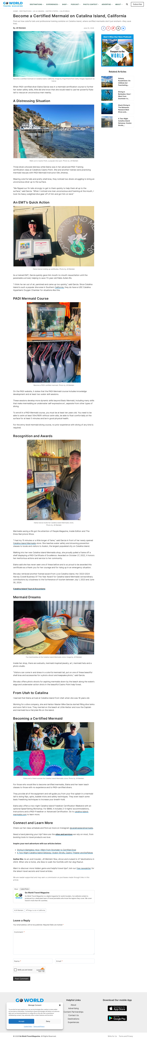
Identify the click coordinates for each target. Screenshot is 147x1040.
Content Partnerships (73, 1012)
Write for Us (112, 1036)
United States (52, 11)
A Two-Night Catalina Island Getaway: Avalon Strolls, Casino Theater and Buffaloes (55, 853)
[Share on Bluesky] (123, 28)
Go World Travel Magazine (37, 892)
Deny (48, 1021)
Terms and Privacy (39, 1026)
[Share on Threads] (118, 28)
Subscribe (137, 4)
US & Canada (38, 11)
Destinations (25, 11)
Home (15, 11)
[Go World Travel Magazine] (19, 896)
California (64, 11)
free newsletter (84, 868)
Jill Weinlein (21, 28)
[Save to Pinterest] (108, 28)
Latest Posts (25, 889)
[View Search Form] (127, 4)
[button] (60, 1005)
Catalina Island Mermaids (24, 543)
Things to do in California (35, 910)
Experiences (73, 1022)
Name (17, 961)
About (16, 889)
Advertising (73, 1008)
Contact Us (73, 1015)
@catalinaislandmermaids (81, 828)
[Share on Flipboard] (113, 28)
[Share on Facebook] (103, 28)
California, (59, 287)
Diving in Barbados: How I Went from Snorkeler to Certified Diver (46, 850)
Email (59, 961)
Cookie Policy (28, 1026)
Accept (21, 1021)
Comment (19, 932)
